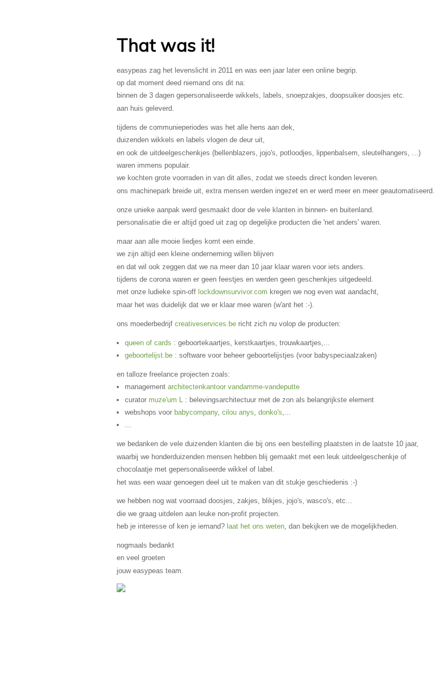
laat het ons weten (255, 526)
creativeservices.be (205, 324)
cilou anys (238, 412)
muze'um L (166, 400)
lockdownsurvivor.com (233, 292)
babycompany (196, 412)
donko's (270, 412)
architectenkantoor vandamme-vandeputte (234, 387)
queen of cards (148, 343)
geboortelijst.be (149, 355)
